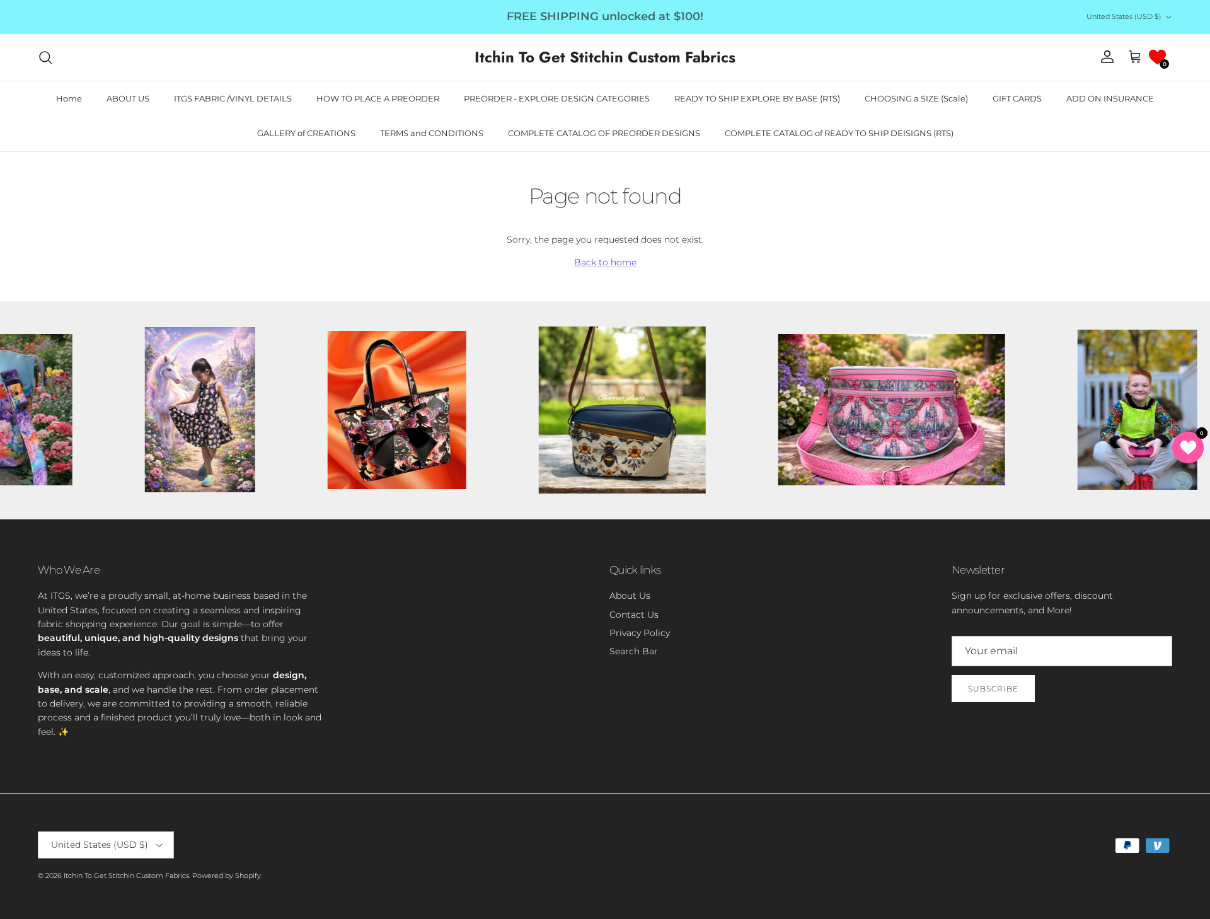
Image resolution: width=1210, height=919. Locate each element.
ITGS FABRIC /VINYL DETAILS (233, 98)
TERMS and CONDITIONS (431, 133)
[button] (1157, 57)
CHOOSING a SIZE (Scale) (916, 98)
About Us (629, 595)
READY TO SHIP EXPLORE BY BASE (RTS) (757, 98)
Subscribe (993, 688)
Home (69, 98)
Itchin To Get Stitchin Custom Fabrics (126, 875)
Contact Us (634, 614)
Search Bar (633, 651)
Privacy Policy (639, 633)
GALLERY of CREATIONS (306, 133)
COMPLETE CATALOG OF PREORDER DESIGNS (604, 133)
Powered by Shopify (226, 875)
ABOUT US (128, 98)
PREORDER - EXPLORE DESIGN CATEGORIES (557, 98)
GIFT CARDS (1017, 98)
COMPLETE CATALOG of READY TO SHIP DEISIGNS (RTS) (839, 133)
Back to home (605, 262)
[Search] (45, 57)
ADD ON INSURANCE (1110, 98)
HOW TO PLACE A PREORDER (377, 98)
